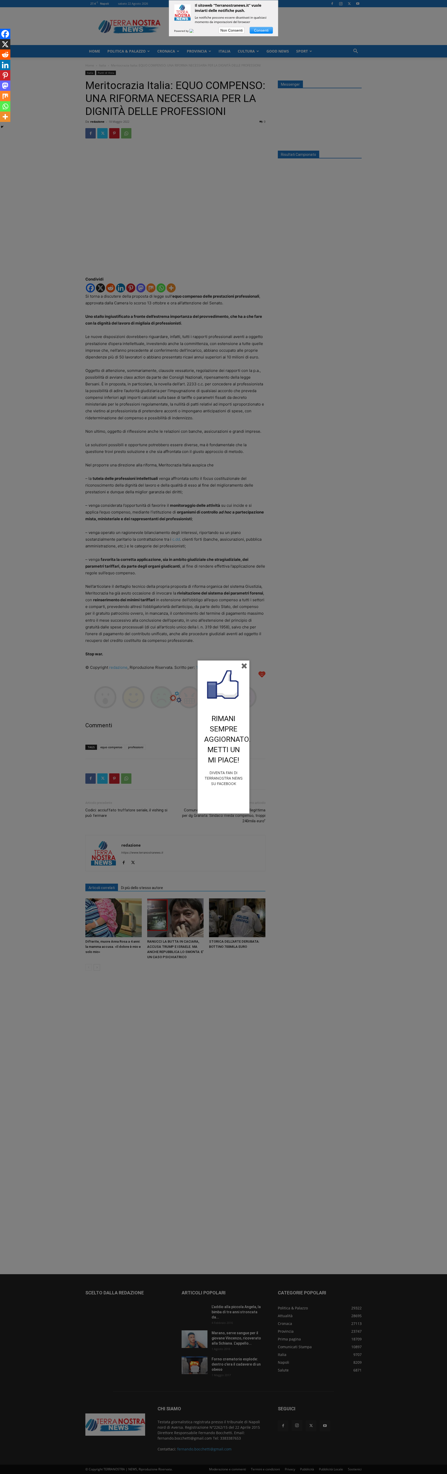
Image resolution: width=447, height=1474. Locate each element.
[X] (5, 44)
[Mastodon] (5, 85)
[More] (5, 117)
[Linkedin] (5, 65)
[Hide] (2, 127)
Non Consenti (231, 30)
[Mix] (5, 96)
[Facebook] (5, 34)
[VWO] (194, 31)
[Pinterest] (5, 75)
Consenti (261, 30)
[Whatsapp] (5, 106)
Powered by (181, 31)
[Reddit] (5, 54)
